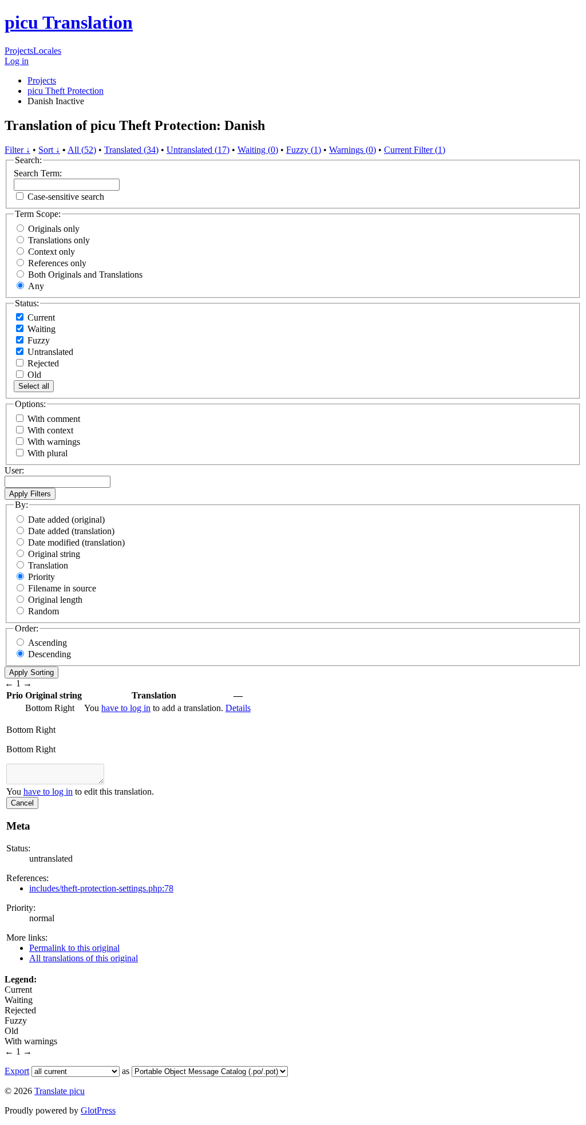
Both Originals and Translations (85, 274)
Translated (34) (131, 150)
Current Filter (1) (414, 150)
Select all (33, 386)
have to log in (126, 708)
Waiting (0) (257, 150)
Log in (17, 61)
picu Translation (69, 22)
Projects (19, 51)
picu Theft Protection (65, 91)
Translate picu (59, 1091)
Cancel (22, 803)
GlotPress (98, 1110)
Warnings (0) (352, 150)
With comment (53, 419)
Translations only (59, 240)
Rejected (42, 363)
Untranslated (49, 352)
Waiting (40, 329)
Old (33, 375)
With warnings (53, 442)
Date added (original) (66, 519)
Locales (47, 51)
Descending (49, 654)
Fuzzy (37, 340)
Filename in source (62, 588)
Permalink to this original (74, 948)
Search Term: (38, 173)
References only (57, 263)
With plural (47, 453)
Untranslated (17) (198, 150)
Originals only (54, 229)
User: (14, 470)
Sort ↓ (49, 150)
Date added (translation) (71, 531)
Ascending (47, 643)
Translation (48, 565)
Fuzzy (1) (303, 150)
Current (40, 317)
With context (50, 430)
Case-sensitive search (65, 197)
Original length (55, 600)
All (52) (82, 150)
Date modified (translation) (76, 542)
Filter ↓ (17, 150)
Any (36, 286)
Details (238, 708)
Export (17, 1071)
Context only (51, 251)
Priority (41, 577)
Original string (54, 554)
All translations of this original (83, 958)
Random (43, 611)
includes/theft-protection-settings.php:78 (101, 888)
